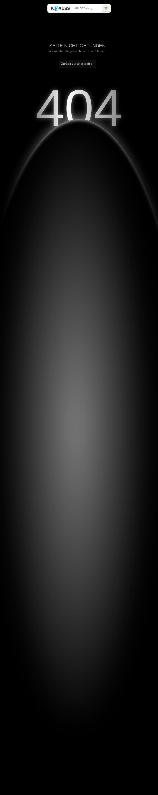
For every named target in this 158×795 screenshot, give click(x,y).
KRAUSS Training (83, 8)
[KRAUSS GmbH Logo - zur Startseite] (60, 8)
